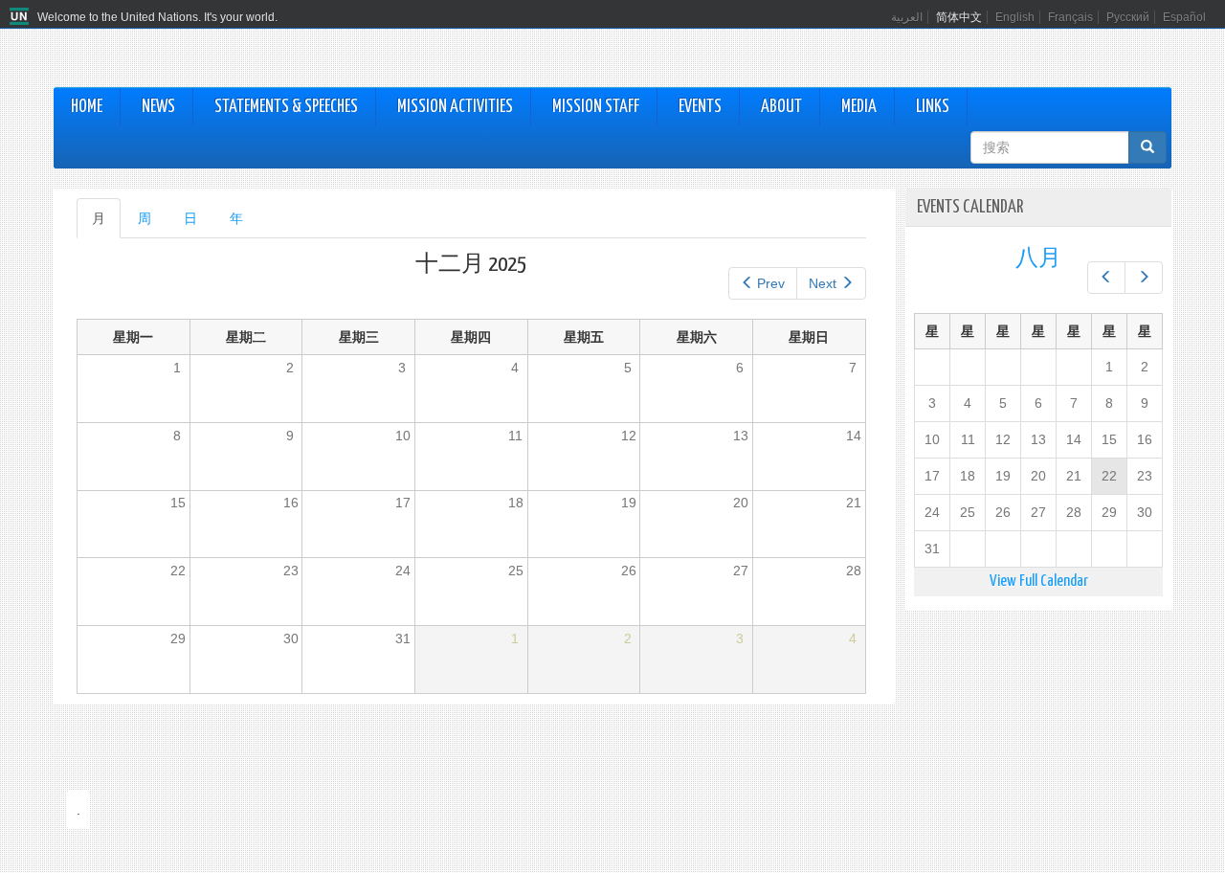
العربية (907, 17)
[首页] (21, 17)
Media (859, 107)
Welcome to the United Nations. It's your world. (157, 17)
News (158, 107)
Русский (1127, 17)
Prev (771, 283)
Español (1184, 17)
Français (1070, 17)
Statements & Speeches (286, 107)
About (781, 107)
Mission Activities (455, 107)
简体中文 (959, 17)
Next (822, 283)
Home (86, 107)
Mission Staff (595, 107)
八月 (1038, 259)
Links (932, 107)
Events (700, 107)
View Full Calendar (1039, 581)
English (1015, 17)
